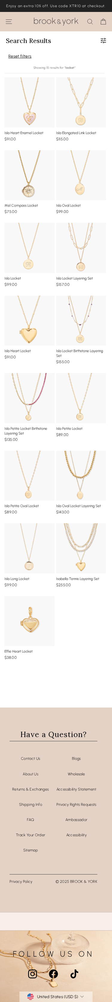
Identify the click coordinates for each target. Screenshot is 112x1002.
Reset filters (20, 56)
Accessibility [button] (76, 835)
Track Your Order (30, 835)
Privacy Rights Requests (76, 804)
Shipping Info (30, 804)
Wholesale (76, 774)
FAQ (30, 819)
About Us (30, 774)
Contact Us (30, 758)
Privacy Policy (21, 881)
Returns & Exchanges (30, 789)
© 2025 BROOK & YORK (76, 881)
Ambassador (76, 819)
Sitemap (30, 850)
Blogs (76, 758)
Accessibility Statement (76, 789)
